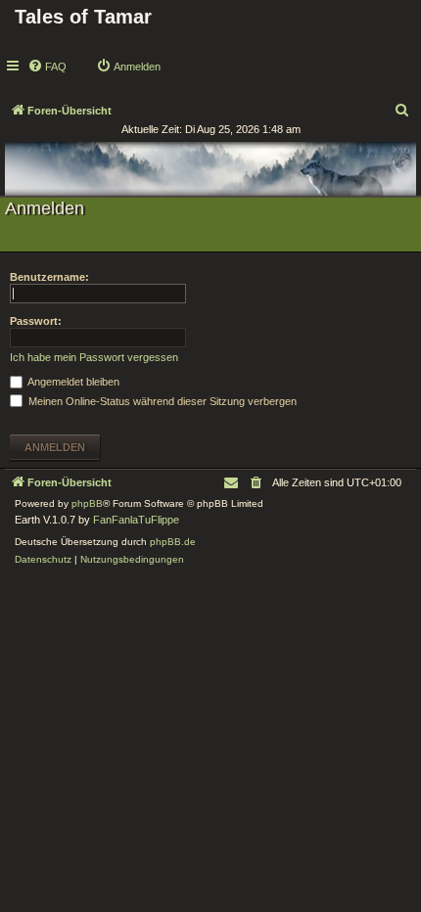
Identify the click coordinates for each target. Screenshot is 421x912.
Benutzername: (49, 277)
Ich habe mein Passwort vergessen (94, 357)
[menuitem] (47, 66)
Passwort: (36, 321)
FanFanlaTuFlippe (136, 519)
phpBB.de (173, 541)
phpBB (87, 503)
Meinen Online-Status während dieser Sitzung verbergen (161, 401)
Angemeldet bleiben (72, 382)
